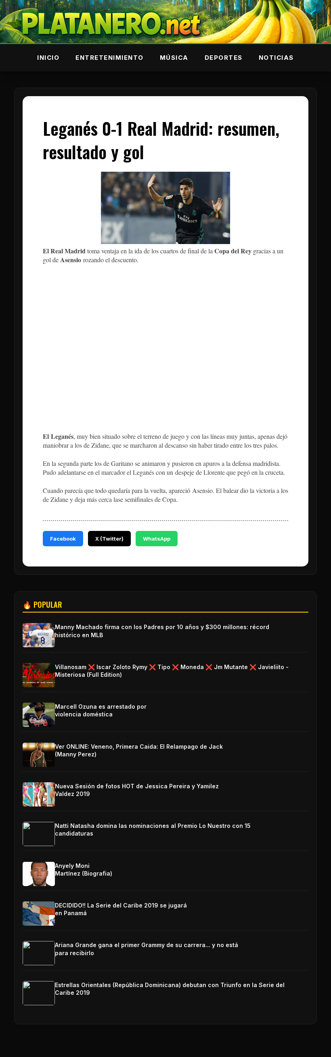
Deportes (224, 57)
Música (174, 57)
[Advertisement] (165, 366)
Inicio (48, 57)
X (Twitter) (109, 538)
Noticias (276, 57)
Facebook (63, 538)
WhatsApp (156, 538)
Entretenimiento (109, 57)
